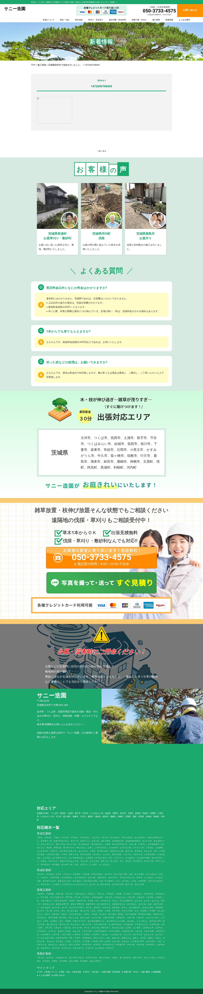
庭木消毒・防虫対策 (117, 19)
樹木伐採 (79, 19)
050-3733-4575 (159, 11)
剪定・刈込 (64, 19)
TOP (40, 972)
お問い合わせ (59, 975)
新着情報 (169, 19)
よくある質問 (184, 19)
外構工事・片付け (139, 19)
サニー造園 (98, 991)
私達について (48, 19)
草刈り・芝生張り (95, 19)
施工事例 (156, 19)
